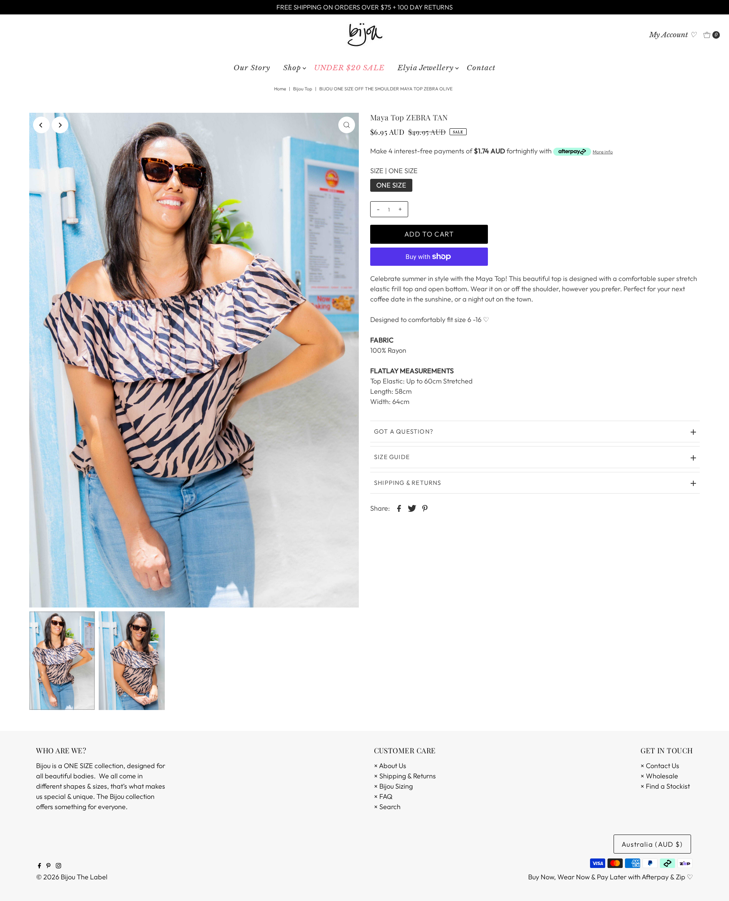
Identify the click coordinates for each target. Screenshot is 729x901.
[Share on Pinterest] (425, 507)
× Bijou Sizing (393, 786)
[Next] (60, 125)
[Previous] (41, 125)
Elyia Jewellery (426, 67)
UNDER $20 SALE (349, 67)
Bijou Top (302, 89)
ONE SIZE (391, 185)
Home (280, 89)
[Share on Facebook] (399, 507)
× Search (387, 806)
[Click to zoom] (346, 125)
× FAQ (383, 796)
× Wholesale (659, 776)
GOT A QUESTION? (403, 431)
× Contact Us (660, 765)
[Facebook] (39, 866)
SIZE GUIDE (392, 457)
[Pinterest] (48, 866)
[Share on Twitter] (412, 507)
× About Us (390, 765)
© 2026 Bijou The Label (71, 877)
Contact (481, 67)
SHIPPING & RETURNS (408, 482)
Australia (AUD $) (652, 844)
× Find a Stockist (665, 786)
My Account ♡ (672, 34)
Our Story (252, 67)
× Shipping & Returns (405, 776)
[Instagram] (58, 866)
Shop (292, 67)
